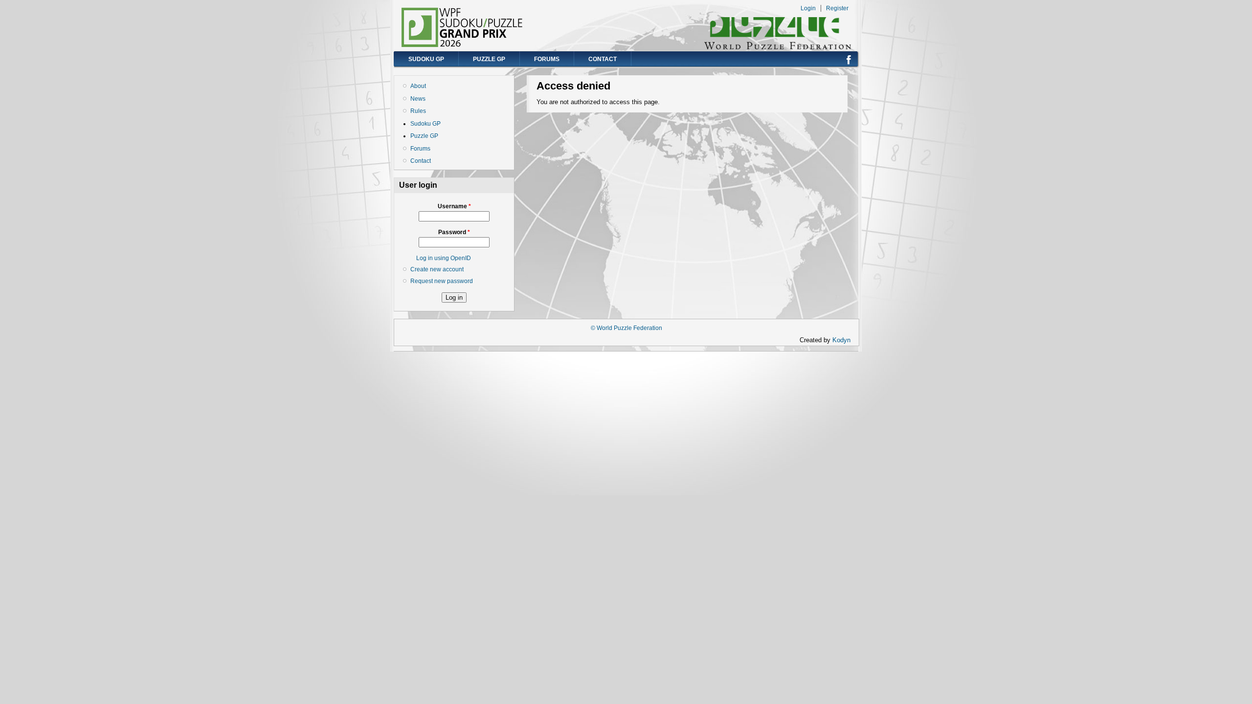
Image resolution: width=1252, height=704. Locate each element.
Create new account (437, 269)
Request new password (441, 281)
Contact (602, 59)
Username (454, 206)
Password (454, 232)
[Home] (462, 45)
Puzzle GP (489, 59)
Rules (418, 111)
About (418, 86)
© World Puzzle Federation (626, 328)
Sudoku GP (426, 59)
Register (837, 8)
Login (808, 8)
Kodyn (844, 340)
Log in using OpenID (443, 258)
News (417, 98)
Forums (546, 59)
